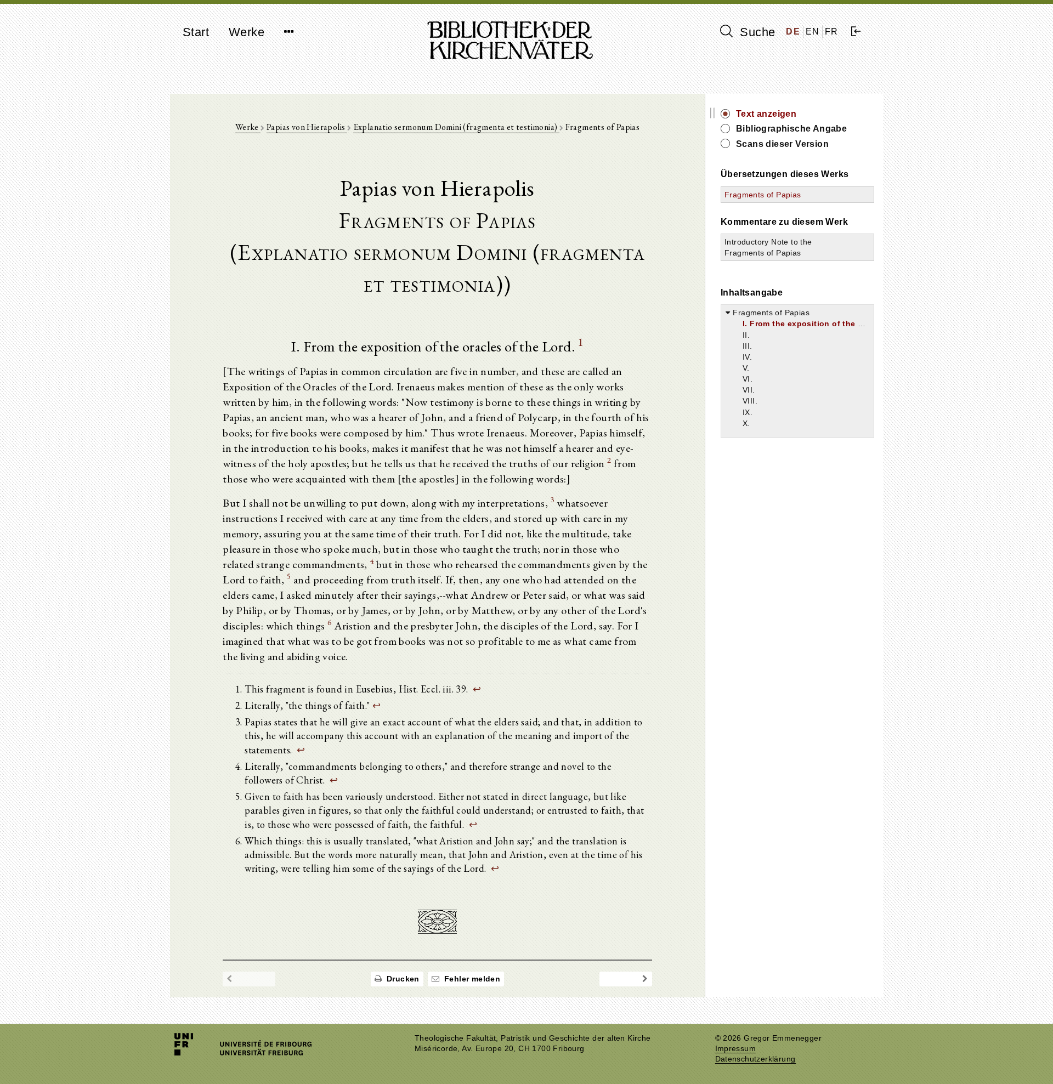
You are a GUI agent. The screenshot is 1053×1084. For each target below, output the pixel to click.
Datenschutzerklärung (755, 1059)
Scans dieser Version (782, 144)
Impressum (735, 1049)
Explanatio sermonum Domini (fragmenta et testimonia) (456, 127)
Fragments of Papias (762, 194)
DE (793, 31)
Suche (756, 32)
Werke (246, 32)
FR (832, 31)
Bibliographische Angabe (791, 128)
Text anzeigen (766, 113)
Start (196, 32)
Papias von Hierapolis (307, 127)
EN (813, 31)
